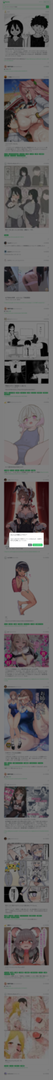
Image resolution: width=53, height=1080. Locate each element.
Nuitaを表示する (37, 545)
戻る (30, 545)
